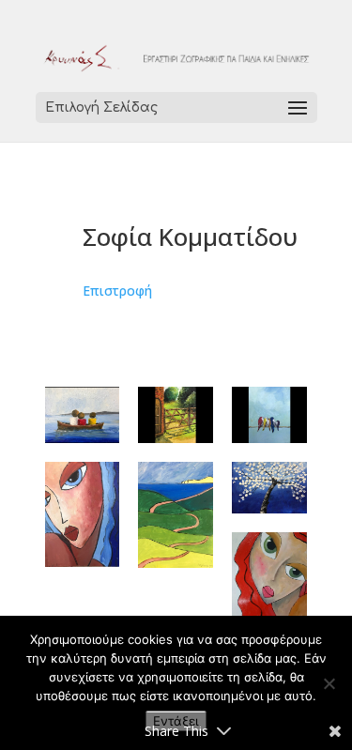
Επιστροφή (117, 290)
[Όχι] (328, 683)
